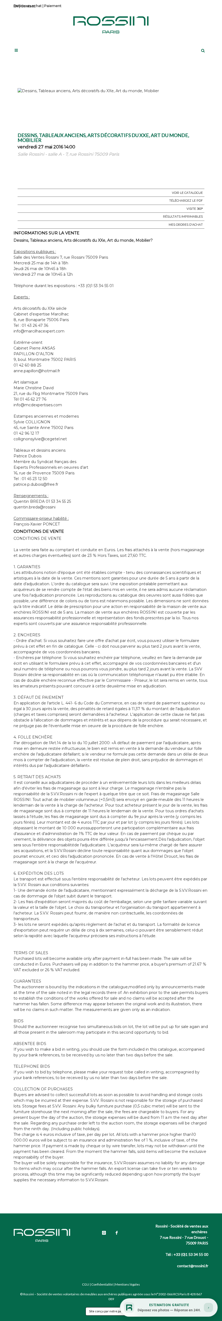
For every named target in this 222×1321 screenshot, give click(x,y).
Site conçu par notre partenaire (111, 1311)
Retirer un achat (28, 6)
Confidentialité (102, 1284)
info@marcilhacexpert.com (39, 331)
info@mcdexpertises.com (38, 404)
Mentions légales (127, 1284)
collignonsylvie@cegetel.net (40, 439)
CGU (85, 1284)
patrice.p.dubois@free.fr (36, 484)
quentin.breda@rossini (35, 507)
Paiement (52, 6)
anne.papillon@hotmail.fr (37, 370)
